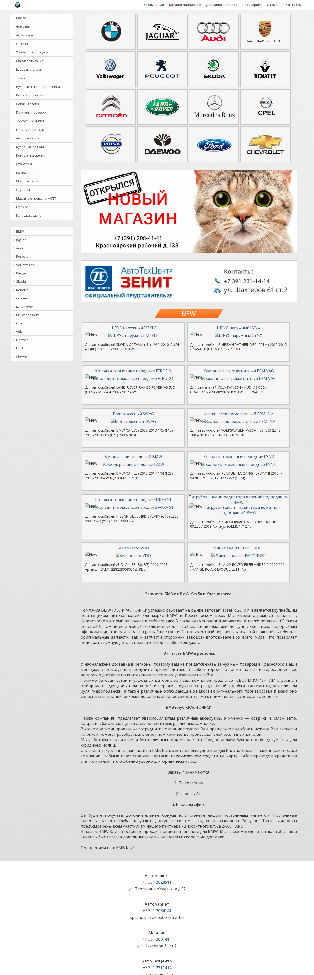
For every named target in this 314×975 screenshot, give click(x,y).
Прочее (22, 207)
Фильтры (23, 26)
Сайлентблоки (27, 104)
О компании (154, 4)
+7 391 (157, 882)
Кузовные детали (30, 147)
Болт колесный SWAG (133, 413)
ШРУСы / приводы (30, 129)
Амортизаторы (28, 138)
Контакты (293, 4)
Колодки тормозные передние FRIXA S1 (133, 499)
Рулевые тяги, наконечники (38, 86)
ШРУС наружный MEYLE (133, 328)
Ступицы (23, 189)
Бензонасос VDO (133, 548)
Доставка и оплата (221, 4)
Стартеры (24, 164)
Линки (21, 78)
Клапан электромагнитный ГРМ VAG (238, 371)
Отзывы (273, 4)
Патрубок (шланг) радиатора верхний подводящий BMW (238, 499)
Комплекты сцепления (33, 155)
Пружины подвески (31, 112)
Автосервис (252, 4)
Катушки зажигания (31, 215)
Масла (21, 18)
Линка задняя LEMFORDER (238, 548)
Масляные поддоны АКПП (36, 198)
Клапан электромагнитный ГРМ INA (238, 413)
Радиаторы (25, 172)
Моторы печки (27, 181)
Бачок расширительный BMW (133, 456)
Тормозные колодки (32, 52)
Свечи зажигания (29, 61)
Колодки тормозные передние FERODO (133, 371)
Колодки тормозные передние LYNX (238, 456)
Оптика (22, 43)
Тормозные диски (30, 121)
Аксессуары (25, 35)
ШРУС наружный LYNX (238, 328)
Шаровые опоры (29, 69)
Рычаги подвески (29, 95)
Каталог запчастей (185, 4)
